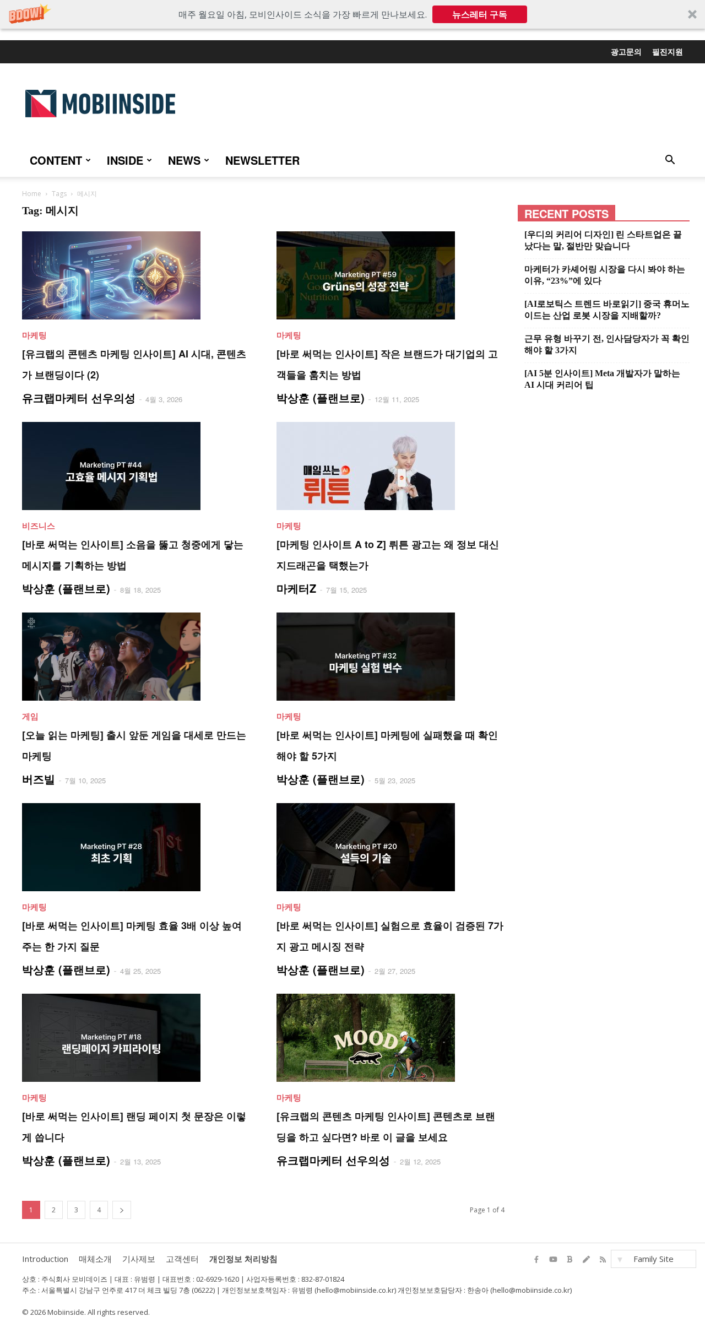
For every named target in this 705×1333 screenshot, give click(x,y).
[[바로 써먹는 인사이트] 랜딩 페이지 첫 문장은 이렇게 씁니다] (136, 1038)
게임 (30, 716)
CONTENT (56, 160)
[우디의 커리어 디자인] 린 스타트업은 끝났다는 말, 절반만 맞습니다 (603, 240)
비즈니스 (38, 525)
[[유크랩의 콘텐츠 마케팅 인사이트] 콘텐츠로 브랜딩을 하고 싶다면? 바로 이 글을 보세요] (390, 1038)
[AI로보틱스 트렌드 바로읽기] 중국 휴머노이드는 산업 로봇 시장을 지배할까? (607, 309)
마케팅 (34, 335)
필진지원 (667, 51)
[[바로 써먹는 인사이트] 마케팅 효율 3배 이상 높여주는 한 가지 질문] (136, 847)
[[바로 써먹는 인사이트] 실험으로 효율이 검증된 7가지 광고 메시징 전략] (390, 847)
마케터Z (296, 588)
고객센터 (182, 1259)
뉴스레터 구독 (479, 14)
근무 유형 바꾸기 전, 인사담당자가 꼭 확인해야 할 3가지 (607, 344)
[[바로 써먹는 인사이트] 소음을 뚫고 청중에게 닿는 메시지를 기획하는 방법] (136, 466)
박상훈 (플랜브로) (320, 397)
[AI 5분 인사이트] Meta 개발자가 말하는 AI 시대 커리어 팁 (602, 379)
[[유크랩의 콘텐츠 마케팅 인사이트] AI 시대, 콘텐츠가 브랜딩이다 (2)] (136, 275)
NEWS (184, 160)
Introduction (45, 1259)
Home (31, 193)
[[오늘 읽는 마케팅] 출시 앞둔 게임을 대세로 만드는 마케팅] (136, 657)
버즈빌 (38, 779)
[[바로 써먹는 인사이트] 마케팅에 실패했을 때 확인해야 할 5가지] (390, 657)
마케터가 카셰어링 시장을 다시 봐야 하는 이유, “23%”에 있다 (604, 274)
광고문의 (626, 51)
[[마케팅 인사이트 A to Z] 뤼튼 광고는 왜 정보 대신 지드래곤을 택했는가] (390, 466)
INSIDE (125, 160)
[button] (352, 14)
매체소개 (95, 1259)
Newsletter (262, 160)
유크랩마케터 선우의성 (78, 397)
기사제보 (138, 1259)
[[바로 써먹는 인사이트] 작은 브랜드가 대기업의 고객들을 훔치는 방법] (390, 275)
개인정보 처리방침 (243, 1259)
